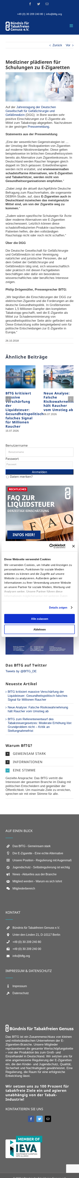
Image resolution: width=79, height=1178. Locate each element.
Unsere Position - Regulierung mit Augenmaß (42, 860)
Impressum (19, 986)
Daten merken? (21, 476)
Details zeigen (58, 607)
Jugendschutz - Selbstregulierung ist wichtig (41, 867)
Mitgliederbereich (23, 888)
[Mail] (48, 1119)
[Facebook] (31, 1119)
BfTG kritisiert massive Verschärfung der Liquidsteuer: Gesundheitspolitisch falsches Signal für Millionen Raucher (25, 410)
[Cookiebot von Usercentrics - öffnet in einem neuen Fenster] (49, 546)
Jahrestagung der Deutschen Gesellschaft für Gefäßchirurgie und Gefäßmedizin (31, 111)
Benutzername (17, 445)
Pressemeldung (38, 126)
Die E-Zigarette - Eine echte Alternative (37, 853)
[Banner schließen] (73, 546)
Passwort (12, 459)
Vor (68, 45)
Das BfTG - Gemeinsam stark (31, 846)
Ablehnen (39, 629)
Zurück (57, 45)
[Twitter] (39, 1119)
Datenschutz (20, 993)
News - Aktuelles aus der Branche (34, 874)
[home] (39, 1026)
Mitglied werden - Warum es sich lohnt (37, 881)
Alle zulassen (39, 618)
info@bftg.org (54, 14)
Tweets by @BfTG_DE (21, 671)
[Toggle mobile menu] (71, 26)
